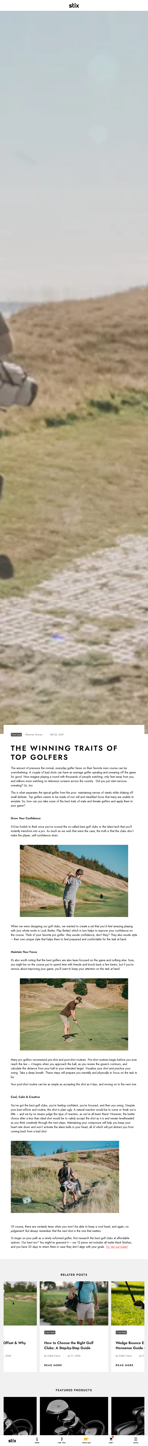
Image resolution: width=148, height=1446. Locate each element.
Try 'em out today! (117, 1247)
